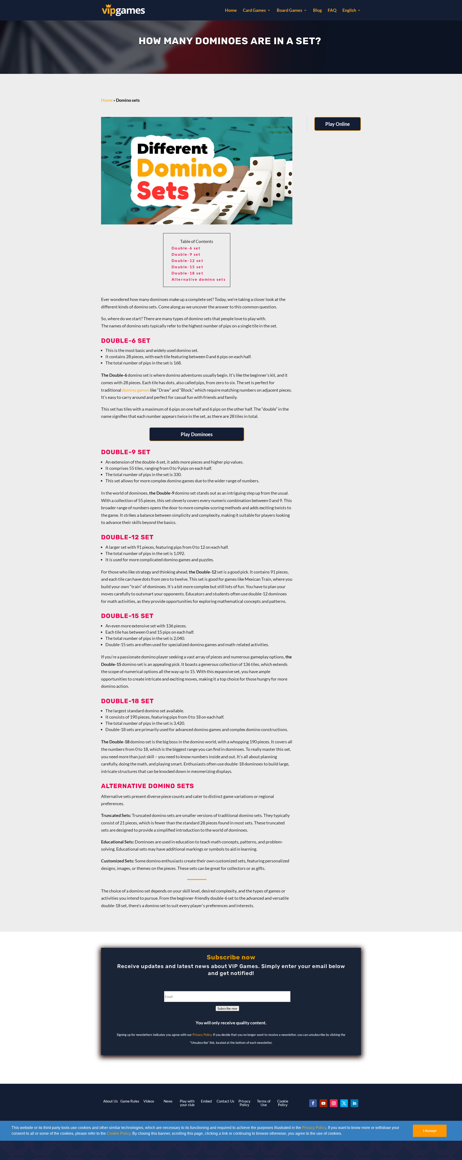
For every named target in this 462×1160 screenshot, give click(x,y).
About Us (110, 1101)
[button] (343, 1134)
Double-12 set (187, 260)
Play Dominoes (197, 434)
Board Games (289, 10)
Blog (317, 10)
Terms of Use (263, 1103)
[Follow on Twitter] (344, 1103)
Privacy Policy (314, 1128)
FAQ (332, 10)
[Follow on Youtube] (323, 1103)
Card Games (254, 10)
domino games (135, 390)
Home (231, 10)
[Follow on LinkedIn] (354, 1103)
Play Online (337, 124)
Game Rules (129, 1101)
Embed (206, 1101)
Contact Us (225, 1101)
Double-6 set (186, 248)
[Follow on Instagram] (334, 1103)
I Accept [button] (429, 1131)
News (168, 1101)
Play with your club (187, 1103)
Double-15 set (187, 266)
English (349, 10)
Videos (148, 1101)
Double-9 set (186, 254)
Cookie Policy (118, 1133)
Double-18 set (187, 273)
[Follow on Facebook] (313, 1103)
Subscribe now (227, 1008)
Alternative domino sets (199, 279)
